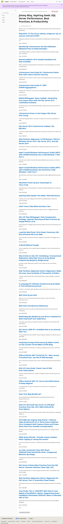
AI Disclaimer (3, 521)
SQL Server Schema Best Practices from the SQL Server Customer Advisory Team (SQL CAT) (38, 466)
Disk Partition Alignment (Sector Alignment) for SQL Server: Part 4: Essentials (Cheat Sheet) (38, 479)
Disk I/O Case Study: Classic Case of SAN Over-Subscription (35, 369)
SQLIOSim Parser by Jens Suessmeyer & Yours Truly (35, 184)
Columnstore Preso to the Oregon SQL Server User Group (37, 114)
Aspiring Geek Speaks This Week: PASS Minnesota (39, 195)
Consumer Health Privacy (37, 521)
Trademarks (54, 521)
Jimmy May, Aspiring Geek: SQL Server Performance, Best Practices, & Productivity (35, 11)
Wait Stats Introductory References (33, 306)
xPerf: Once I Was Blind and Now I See (34, 206)
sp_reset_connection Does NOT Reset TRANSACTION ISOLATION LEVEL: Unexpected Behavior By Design (38, 452)
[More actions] (60, 11)
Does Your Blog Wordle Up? (30, 394)
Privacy (28, 521)
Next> (20, 507)
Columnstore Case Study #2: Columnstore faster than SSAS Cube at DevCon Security (39, 73)
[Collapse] (15, 10)
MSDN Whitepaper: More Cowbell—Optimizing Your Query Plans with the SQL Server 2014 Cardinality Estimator (38, 100)
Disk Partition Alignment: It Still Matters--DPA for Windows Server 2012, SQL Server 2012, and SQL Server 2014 (39, 141)
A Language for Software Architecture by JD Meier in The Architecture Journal (39, 285)
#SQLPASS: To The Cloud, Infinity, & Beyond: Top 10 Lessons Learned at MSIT (40, 34)
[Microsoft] (2, 1)
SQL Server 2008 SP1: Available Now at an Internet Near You (39, 330)
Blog (18, 521)
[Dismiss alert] (62, 5)
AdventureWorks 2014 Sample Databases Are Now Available (37, 60)
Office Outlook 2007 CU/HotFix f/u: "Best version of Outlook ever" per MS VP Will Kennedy (39, 356)
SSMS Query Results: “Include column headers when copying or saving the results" (38, 438)
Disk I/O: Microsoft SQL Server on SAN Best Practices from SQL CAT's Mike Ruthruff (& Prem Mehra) (37, 407)
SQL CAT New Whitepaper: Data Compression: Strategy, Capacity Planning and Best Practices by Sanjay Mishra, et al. (39, 219)
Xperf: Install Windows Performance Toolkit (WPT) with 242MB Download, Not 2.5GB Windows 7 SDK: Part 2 (39, 154)
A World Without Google (29, 245)
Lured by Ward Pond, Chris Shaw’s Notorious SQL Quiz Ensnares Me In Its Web (39, 233)
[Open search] (57, 2)
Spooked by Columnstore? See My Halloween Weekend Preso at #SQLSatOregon (37, 47)
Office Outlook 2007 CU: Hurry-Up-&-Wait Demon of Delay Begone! (39, 382)
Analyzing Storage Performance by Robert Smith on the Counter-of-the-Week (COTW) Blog (39, 343)
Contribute (23, 521)
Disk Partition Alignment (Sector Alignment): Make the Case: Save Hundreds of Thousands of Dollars (40, 272)
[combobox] (8, 13)
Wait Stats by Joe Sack (28, 295)
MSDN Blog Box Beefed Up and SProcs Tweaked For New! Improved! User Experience (40, 317)
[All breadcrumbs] (20, 11)
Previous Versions (11, 521)
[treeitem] (8, 16)
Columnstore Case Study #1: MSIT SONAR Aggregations (33, 86)
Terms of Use (47, 521)
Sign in (60, 1)
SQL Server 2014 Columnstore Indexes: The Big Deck (36, 127)
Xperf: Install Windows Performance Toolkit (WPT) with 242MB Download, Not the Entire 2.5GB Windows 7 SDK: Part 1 (39, 169)
